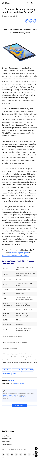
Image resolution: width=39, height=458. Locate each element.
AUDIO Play (26, 21)
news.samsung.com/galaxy (19, 253)
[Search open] (27, 3)
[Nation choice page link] (31, 3)
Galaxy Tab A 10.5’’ (27, 370)
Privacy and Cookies (7, 439)
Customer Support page (9, 395)
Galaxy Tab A (16, 370)
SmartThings (6, 374)
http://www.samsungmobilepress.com (15, 255)
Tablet (14, 374)
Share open (34, 21)
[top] (36, 455)
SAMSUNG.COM (6, 444)
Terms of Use (5, 436)
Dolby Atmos (6, 370)
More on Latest (19, 405)
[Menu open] (35, 3)
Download (30, 21)
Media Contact (25, 397)
